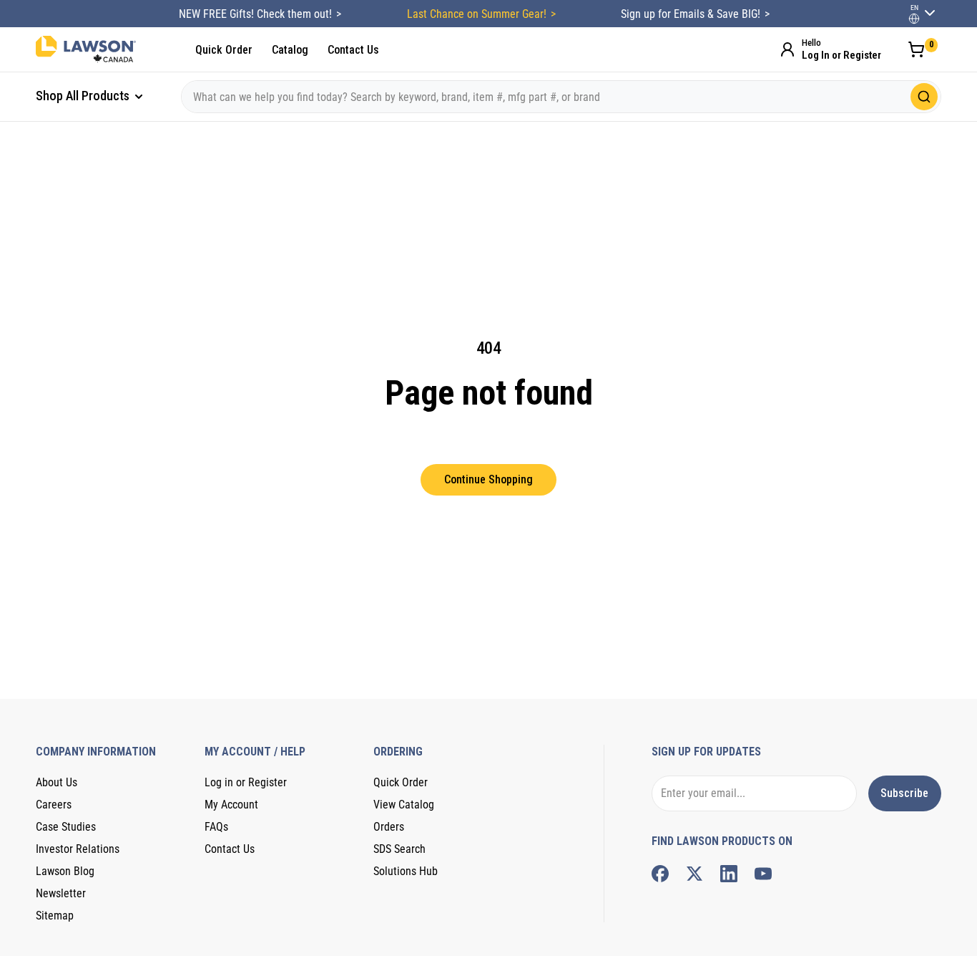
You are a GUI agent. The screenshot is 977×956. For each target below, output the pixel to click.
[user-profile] (914, 18)
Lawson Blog (65, 871)
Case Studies (66, 827)
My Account (231, 804)
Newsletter (61, 893)
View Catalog (403, 804)
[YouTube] (763, 873)
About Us (56, 782)
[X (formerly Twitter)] (694, 873)
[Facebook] (660, 873)
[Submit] (924, 96)
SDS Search (399, 849)
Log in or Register (246, 782)
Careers (54, 804)
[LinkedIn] (728, 873)
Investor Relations (77, 849)
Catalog (290, 50)
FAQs (216, 827)
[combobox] (561, 96)
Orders (388, 827)
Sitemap (55, 915)
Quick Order (223, 50)
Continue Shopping (488, 479)
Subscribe (904, 793)
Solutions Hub (405, 871)
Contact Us (353, 50)
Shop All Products (84, 95)
